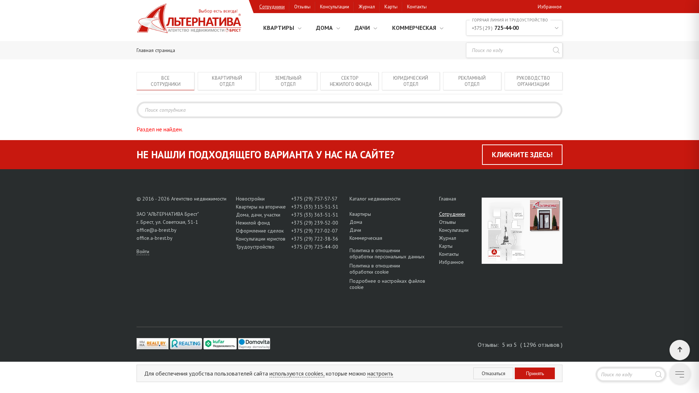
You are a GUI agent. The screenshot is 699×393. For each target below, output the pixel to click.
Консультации (334, 7)
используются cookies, (296, 373)
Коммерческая (414, 27)
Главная (447, 198)
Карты (391, 7)
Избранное (550, 7)
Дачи (362, 27)
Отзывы (302, 7)
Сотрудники (272, 7)
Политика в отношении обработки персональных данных (387, 253)
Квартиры (278, 27)
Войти (143, 251)
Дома (324, 27)
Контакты (417, 7)
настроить (380, 373)
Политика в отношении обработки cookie (375, 268)
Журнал (367, 7)
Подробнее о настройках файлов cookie (387, 284)
